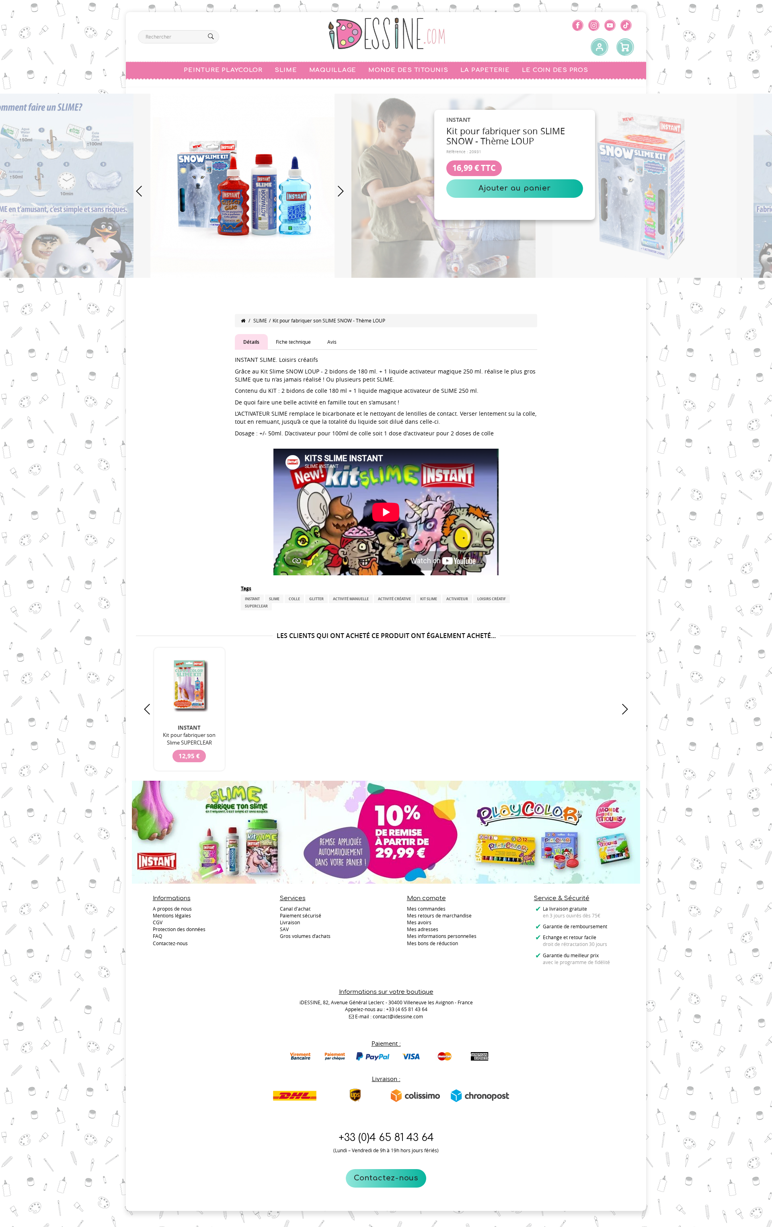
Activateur (457, 598)
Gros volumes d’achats (305, 936)
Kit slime (428, 598)
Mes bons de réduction (432, 943)
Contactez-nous (386, 1178)
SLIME (260, 320)
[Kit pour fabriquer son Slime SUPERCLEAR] (189, 685)
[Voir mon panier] (625, 47)
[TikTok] (626, 25)
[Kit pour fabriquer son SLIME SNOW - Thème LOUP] (242, 185)
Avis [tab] (332, 342)
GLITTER (316, 598)
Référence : (457, 151)
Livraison (290, 922)
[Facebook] (577, 25)
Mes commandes (426, 908)
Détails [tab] (251, 342)
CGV (157, 922)
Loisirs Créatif (491, 598)
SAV (284, 929)
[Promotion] (386, 832)
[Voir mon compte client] (599, 47)
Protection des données (179, 929)
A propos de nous (172, 908)
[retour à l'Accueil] (243, 320)
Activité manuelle (351, 598)
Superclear (256, 606)
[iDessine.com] (386, 33)
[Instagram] (594, 25)
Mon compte (426, 898)
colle (294, 598)
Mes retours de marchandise (439, 915)
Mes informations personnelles (441, 936)
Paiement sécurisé (300, 915)
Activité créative (394, 598)
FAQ (157, 936)
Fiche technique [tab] (293, 342)
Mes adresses (422, 929)
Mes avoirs (419, 922)
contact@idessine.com (398, 1016)
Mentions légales (172, 915)
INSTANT (252, 598)
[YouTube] (610, 25)
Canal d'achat (295, 908)
